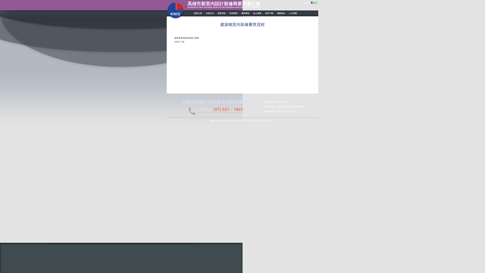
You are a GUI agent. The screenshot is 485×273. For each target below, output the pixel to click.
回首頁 (306, 3)
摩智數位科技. (257, 121)
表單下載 (269, 13)
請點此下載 (179, 42)
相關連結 (281, 13)
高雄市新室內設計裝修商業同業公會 (224, 5)
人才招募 (293, 13)
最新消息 (222, 13)
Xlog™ (272, 121)
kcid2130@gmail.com (285, 111)
